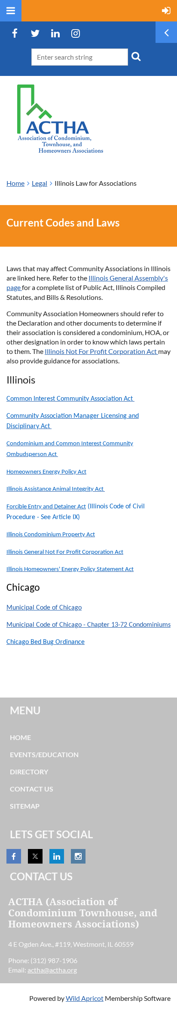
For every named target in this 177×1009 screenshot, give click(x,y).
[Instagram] (75, 33)
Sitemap (25, 806)
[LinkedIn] (55, 33)
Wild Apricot (85, 998)
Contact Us (31, 789)
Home (15, 183)
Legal (39, 183)
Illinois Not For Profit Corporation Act (101, 351)
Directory (29, 771)
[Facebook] (15, 33)
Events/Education (44, 754)
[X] (35, 33)
